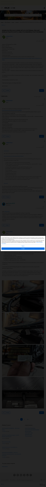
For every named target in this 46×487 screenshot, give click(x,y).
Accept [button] (23, 248)
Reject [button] (23, 246)
